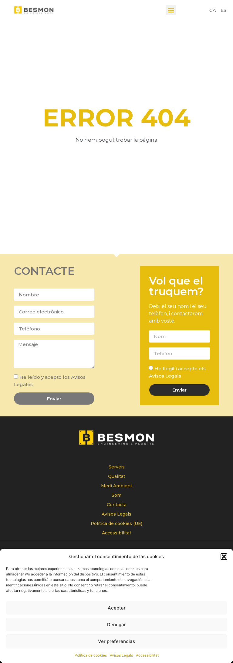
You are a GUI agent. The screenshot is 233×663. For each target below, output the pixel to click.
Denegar (116, 624)
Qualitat (116, 476)
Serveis (117, 467)
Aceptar (117, 608)
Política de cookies (91, 655)
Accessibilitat (147, 655)
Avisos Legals (121, 655)
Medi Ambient (116, 486)
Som (116, 495)
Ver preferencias (116, 641)
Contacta (117, 504)
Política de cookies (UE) (116, 523)
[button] (224, 557)
